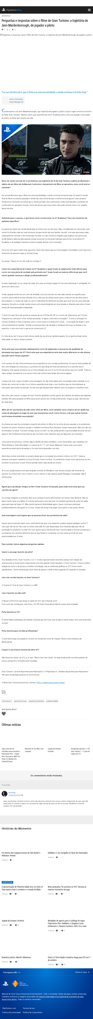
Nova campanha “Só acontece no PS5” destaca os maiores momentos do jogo (67, 888)
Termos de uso (29, 1008)
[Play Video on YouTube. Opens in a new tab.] (86, 172)
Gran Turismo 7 (7, 701)
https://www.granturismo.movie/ (50, 682)
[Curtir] (11, 860)
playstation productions (36, 701)
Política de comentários (32, 1012)
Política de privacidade (11, 1012)
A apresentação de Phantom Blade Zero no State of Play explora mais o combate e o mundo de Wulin (22, 888)
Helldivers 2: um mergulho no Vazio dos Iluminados (68, 852)
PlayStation (14, 10)
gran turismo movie (20, 701)
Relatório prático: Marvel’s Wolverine (16, 957)
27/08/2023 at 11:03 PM (16, 795)
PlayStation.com (9, 1008)
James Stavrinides (16, 99)
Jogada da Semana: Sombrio (13, 920)
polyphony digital (52, 701)
